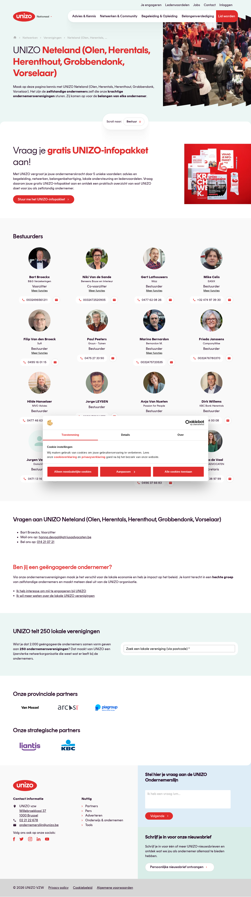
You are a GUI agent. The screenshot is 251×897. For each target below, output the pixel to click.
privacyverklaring (93, 456)
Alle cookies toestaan (178, 471)
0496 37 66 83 (152, 483)
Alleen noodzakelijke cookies (72, 471)
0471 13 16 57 (37, 478)
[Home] (15, 38)
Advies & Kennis (84, 16)
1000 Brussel (28, 815)
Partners (91, 806)
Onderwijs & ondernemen (104, 820)
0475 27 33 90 (94, 358)
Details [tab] (125, 434)
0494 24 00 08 (209, 420)
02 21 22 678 (28, 820)
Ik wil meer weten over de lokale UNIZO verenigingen (55, 596)
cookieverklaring (65, 456)
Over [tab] (181, 434)
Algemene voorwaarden (115, 888)
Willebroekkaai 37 (32, 811)
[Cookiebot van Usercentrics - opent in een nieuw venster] (188, 422)
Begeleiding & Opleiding (159, 16)
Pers (88, 811)
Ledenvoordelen (177, 5)
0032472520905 (94, 300)
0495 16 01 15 (37, 362)
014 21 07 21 (45, 542)
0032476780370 (209, 358)
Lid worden (226, 16)
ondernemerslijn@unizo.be (39, 825)
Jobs (196, 5)
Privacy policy (58, 888)
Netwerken (30, 37)
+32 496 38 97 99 (209, 478)
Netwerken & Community (118, 16)
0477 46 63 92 (37, 420)
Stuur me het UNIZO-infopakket (41, 199)
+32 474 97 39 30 (209, 300)
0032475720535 (152, 362)
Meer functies (39, 290)
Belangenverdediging (198, 16)
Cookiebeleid (82, 888)
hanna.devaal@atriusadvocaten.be (65, 537)
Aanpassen (123, 471)
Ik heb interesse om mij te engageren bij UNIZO (51, 591)
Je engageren (151, 5)
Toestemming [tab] (70, 434)
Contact (210, 5)
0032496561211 (37, 300)
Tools (89, 825)
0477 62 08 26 (152, 300)
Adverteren (93, 815)
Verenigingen (53, 37)
